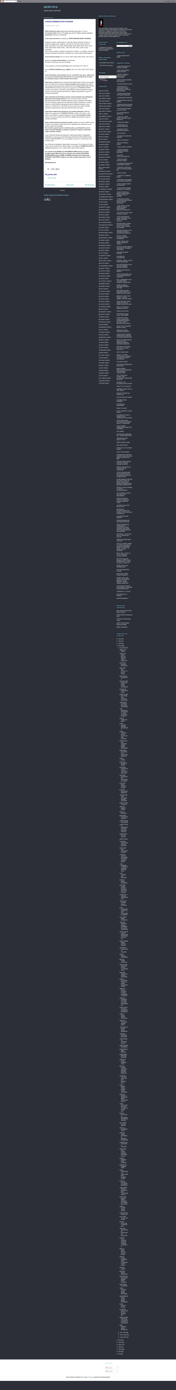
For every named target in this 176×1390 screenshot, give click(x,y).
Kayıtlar (109, 1367)
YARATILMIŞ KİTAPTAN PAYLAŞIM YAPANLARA (124, 94)
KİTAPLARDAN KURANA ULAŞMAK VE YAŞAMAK (124, 188)
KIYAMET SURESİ (106, 194)
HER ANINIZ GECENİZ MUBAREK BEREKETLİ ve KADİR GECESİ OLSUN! (124, 292)
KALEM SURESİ (105, 212)
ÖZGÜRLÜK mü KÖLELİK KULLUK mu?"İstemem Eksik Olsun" (124, 348)
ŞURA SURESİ (105, 278)
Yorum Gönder (51, 178)
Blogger (90, 1377)
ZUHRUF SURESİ (105, 276)
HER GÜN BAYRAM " (122, 445)
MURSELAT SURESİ (106, 189)
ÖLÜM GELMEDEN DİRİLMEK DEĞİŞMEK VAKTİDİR (123, 286)
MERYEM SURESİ (106, 337)
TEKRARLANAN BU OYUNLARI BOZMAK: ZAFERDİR (123, 151)
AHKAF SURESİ (105, 268)
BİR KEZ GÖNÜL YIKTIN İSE (123, 961)
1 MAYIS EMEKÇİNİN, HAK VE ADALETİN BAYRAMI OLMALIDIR (124, 275)
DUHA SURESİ (105, 144)
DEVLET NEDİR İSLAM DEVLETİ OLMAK (123, 1251)
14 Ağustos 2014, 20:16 (52, 25)
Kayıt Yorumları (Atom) (72, 190)
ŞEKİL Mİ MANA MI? (123, 140)
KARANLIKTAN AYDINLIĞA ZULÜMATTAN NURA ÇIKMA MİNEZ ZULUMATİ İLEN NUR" (124, 457)
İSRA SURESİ (104, 342)
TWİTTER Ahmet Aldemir (106, 65)
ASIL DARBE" (120, 431)
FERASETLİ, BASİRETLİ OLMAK (123, 763)
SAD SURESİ (104, 289)
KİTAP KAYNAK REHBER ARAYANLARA (124, 80)
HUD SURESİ (104, 357)
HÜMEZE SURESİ (106, 116)
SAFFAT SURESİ (105, 291)
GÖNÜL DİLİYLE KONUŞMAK (124, 956)
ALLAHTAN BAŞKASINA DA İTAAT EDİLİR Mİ (124, 843)
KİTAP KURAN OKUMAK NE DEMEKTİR (124, 184)
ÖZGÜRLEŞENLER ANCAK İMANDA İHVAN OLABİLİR (124, 1279)
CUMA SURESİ (105, 227)
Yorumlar (110, 1371)
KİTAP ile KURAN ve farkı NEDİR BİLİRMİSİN (123, 1183)
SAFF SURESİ (105, 230)
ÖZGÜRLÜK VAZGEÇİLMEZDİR (124, 691)
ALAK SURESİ (105, 137)
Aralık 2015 (123, 1337)
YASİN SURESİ (105, 294)
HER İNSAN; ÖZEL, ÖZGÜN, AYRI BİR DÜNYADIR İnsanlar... (123, 1152)
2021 (120, 1342)
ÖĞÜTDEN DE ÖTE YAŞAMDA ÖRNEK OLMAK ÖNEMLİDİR (124, 744)
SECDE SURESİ (105, 304)
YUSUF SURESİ (105, 355)
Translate (104, 80)
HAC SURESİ (104, 329)
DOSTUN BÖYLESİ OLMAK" (124, 397)
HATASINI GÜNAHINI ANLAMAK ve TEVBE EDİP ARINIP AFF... (124, 1001)
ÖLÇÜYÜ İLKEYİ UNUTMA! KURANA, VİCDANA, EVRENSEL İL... (123, 1242)
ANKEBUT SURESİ (106, 312)
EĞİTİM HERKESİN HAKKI (124, 84)
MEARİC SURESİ (105, 207)
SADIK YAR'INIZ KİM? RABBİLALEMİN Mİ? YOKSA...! (123, 243)
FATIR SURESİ (105, 296)
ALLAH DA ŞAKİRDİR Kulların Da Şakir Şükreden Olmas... (123, 1079)
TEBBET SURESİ (106, 98)
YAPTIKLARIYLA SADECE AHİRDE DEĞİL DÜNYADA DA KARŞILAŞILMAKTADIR (124, 336)
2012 (120, 639)
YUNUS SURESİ (105, 360)
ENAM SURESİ (104, 370)
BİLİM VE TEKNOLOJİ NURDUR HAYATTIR (123, 307)
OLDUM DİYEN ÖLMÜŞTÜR (124, 1213)
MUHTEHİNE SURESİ (107, 232)
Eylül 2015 (123, 647)
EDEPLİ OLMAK (121, 173)
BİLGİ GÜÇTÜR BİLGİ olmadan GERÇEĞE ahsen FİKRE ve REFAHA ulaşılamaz (124, 219)
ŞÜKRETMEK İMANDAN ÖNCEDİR (123, 1056)
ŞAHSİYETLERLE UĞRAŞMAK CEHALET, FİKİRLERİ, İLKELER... (124, 828)
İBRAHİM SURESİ (106, 350)
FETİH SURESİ (105, 263)
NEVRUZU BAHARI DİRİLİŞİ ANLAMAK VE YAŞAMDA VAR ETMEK (124, 248)
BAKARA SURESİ (105, 380)
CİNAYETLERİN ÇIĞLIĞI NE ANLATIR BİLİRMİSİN (124, 1009)
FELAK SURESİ (105, 93)
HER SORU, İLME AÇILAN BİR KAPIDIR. (124, 850)
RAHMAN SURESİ (106, 245)
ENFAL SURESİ (104, 365)
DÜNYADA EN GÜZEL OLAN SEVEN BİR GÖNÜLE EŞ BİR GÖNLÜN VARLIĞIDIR (124, 201)
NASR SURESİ (105, 101)
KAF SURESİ (104, 258)
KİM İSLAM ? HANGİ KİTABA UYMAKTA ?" (122, 574)
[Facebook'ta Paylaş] (57, 169)
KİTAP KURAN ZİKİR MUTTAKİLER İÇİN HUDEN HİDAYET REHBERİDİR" (124, 422)
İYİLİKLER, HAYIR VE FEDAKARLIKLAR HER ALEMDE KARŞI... (124, 858)
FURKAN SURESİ (105, 322)
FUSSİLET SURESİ (106, 281)
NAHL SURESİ (105, 345)
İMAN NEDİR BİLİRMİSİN (123, 1285)
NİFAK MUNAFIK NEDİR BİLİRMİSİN (123, 1327)
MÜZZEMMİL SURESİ (107, 199)
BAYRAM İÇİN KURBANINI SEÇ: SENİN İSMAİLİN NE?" (124, 435)
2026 (120, 1354)
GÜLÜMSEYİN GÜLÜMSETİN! (121, 257)
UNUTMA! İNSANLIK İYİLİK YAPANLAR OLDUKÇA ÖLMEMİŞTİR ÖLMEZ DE (124, 232)
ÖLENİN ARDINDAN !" (123, 598)
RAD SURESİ (104, 352)
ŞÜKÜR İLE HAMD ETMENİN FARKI (123, 1062)
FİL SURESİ (104, 114)
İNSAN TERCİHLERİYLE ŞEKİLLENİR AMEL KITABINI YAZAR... (124, 1174)
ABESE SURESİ (105, 181)
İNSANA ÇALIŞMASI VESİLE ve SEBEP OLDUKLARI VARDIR (124, 983)
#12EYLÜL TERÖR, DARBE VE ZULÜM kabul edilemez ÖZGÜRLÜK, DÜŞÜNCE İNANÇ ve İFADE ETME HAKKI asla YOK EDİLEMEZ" (124, 547)
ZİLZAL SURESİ (105, 129)
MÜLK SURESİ (105, 214)
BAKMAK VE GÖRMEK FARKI (123, 1166)
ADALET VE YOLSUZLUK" (124, 386)
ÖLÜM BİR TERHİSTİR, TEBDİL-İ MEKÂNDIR (124, 975)
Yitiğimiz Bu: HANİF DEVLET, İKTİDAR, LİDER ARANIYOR (124, 118)
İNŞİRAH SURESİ (105, 142)
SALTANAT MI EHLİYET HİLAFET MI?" (123, 506)
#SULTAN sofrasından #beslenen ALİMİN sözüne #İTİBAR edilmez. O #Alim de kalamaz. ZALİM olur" (124, 560)
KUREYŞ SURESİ (106, 111)
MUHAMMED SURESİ (107, 266)
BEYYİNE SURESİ (106, 131)
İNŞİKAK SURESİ (105, 171)
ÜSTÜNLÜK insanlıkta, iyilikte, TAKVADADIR (123, 314)
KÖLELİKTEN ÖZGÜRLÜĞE (124, 677)
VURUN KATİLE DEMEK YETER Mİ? (123, 1016)
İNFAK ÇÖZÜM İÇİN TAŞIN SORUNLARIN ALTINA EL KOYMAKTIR (124, 1320)
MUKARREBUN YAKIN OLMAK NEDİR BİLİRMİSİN (124, 1299)
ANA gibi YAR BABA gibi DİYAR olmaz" (123, 394)
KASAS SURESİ (105, 314)
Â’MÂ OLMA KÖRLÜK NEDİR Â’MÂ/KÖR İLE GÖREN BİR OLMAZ (123, 1200)
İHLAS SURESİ (105, 96)
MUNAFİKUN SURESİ (107, 225)
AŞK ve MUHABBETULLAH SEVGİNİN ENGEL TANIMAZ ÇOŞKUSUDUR (124, 281)
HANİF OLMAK (124, 839)
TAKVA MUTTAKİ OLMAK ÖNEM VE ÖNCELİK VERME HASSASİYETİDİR (124, 303)
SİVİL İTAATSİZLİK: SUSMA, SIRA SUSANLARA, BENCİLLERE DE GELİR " (124, 377)
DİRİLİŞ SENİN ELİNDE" (123, 442)
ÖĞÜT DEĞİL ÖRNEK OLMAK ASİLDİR (123, 71)
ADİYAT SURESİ (105, 126)
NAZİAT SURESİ (105, 184)
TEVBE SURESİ (104, 363)
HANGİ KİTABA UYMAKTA (124, 147)
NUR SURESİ (104, 324)
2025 (120, 1351)
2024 (120, 1349)
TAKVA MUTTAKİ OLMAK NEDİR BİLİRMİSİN (123, 1291)
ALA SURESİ (104, 160)
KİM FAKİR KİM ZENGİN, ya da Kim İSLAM (124, 109)
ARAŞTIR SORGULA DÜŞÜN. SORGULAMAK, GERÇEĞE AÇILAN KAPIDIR (123, 194)
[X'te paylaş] (55, 169)
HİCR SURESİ (104, 347)
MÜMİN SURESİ (105, 283)
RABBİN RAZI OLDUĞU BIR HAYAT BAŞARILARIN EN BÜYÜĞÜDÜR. (106, 49)
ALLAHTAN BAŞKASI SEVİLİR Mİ (123, 113)
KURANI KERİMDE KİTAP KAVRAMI (123, 1160)
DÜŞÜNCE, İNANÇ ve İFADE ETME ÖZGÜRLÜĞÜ (124, 261)
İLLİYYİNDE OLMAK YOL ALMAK (124, 1218)
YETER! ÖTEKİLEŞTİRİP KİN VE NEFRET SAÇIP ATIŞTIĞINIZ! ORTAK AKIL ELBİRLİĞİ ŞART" (124, 474)
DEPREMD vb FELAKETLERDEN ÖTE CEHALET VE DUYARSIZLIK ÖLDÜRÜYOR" (124, 511)
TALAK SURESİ (105, 220)
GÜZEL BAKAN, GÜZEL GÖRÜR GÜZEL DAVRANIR (123, 1088)
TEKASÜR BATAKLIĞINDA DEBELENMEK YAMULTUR (124, 1232)
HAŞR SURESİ (105, 235)
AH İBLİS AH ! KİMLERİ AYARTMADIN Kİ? (124, 897)
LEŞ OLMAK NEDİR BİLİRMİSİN (123, 919)
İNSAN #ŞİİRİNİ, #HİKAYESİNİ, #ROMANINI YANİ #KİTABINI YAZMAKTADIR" (124, 370)
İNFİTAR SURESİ (105, 176)
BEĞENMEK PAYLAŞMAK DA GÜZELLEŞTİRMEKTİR (124, 180)
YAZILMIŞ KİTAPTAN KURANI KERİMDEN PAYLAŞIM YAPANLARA (124, 926)
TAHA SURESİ (105, 335)
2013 (120, 641)
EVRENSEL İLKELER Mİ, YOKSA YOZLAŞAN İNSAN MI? (124, 169)
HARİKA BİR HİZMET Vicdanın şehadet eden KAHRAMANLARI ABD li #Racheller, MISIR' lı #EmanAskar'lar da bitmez (124, 320)
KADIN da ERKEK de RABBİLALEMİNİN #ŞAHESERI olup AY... (124, 1098)
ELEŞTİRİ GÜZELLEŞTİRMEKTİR (123, 155)
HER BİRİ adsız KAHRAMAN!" (121, 404)
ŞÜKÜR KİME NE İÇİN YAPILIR (123, 835)
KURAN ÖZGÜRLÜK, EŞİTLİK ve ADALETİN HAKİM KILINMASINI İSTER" (123, 500)
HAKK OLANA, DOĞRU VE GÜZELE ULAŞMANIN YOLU (124, 967)
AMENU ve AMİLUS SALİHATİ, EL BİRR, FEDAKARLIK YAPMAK (124, 992)
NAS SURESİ (105, 91)
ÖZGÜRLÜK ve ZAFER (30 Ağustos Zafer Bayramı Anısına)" (124, 535)
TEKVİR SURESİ (105, 179)
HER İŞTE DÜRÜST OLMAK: (123, 808)
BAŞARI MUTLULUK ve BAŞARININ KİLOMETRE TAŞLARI (124, 1117)
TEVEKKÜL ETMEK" (122, 361)
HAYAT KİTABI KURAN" (123, 452)
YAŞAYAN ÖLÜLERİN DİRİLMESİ (123, 1035)
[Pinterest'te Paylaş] (58, 169)
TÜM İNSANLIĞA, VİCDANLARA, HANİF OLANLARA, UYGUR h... (124, 712)
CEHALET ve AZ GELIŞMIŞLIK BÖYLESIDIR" (124, 383)
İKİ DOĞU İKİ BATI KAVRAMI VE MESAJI (123, 129)
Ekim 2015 (123, 1332)
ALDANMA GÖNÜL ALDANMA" (122, 400)
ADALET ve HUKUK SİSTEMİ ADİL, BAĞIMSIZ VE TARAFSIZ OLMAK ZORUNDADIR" (124, 357)
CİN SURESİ (104, 202)
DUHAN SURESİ (105, 273)
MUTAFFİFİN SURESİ (107, 174)
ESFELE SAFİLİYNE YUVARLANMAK (123, 1224)
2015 (120, 645)
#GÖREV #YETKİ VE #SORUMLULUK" (122, 566)
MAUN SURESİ (105, 108)
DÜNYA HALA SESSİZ (123, 311)
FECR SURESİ (105, 154)
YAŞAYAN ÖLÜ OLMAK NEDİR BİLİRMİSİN (124, 1029)
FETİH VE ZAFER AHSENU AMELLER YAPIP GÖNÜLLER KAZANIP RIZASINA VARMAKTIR (124, 342)
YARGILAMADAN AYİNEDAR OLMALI (123, 1041)
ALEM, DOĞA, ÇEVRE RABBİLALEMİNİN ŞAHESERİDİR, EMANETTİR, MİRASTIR (123, 208)
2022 (120, 1344)
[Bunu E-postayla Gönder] (52, 169)
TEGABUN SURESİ (106, 222)
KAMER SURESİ (105, 248)
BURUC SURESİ (105, 165)
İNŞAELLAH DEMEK (123, 122)
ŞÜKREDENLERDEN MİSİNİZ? (124, 1051)
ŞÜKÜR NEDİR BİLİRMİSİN (124, 1046)
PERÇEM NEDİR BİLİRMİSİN (123, 881)
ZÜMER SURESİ (105, 286)
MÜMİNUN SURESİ (106, 327)
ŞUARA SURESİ (105, 319)
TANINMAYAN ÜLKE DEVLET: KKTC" (122, 439)
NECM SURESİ (105, 250)
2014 (120, 643)
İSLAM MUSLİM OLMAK (123, 1305)
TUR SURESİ (104, 253)
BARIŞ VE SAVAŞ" (122, 408)
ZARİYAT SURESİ (106, 255)
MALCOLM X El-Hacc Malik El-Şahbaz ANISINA (124, 213)
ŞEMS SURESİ (105, 149)
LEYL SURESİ (105, 147)
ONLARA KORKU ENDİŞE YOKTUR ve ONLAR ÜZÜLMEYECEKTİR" (124, 463)
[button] (47, 28)
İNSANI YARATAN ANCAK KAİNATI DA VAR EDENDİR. (124, 735)
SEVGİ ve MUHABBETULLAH (124, 1129)
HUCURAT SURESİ (106, 260)
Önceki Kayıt (89, 185)
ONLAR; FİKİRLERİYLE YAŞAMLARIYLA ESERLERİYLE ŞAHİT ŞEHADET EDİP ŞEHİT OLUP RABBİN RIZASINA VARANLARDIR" (124, 528)
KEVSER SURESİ (106, 106)
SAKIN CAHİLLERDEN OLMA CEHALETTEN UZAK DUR (124, 1107)
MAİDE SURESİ (104, 373)
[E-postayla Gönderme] (48, 169)
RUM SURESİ (104, 309)
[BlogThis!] (53, 169)
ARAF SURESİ (104, 368)
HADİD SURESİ (105, 240)
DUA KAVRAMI (121, 133)
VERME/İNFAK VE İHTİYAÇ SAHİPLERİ (122, 125)
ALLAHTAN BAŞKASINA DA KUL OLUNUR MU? (124, 1312)
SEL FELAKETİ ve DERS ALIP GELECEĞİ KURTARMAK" (123, 494)
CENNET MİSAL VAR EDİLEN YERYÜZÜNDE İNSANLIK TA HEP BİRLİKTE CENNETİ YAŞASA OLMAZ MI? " (123, 580)
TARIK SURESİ (105, 162)
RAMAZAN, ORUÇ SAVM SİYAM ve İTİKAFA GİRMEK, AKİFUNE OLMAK (124, 297)
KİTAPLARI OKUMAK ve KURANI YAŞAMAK (124, 67)
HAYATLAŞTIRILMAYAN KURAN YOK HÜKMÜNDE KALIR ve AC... (124, 935)
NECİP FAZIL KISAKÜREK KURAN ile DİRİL (124, 326)
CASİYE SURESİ (105, 271)
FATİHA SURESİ (104, 383)
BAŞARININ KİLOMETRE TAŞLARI (124, 817)
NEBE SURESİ (105, 186)
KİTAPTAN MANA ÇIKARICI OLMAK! (122, 160)
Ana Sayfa (70, 185)
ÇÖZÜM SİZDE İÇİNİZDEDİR (124, 821)
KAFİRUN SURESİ (106, 103)
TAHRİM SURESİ (105, 217)
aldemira (51, 7)
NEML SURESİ (105, 317)
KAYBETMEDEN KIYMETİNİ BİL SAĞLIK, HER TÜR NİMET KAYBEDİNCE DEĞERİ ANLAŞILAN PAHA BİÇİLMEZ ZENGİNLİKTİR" (124, 482)
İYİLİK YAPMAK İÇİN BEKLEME (123, 875)
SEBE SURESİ (105, 299)
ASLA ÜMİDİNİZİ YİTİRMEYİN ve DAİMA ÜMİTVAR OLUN (124, 867)
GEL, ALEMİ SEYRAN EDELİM (123, 1124)
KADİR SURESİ (105, 134)
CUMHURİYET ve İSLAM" (124, 591)
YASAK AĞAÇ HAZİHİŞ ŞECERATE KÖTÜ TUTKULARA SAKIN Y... (124, 1191)
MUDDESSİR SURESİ (107, 197)
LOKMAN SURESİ (106, 306)
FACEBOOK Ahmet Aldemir (106, 62)
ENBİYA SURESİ (105, 332)
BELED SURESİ (105, 152)
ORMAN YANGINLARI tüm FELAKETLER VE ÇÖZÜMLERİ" (124, 468)
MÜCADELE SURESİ (106, 237)
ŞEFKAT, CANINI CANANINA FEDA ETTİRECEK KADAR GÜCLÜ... (124, 1261)
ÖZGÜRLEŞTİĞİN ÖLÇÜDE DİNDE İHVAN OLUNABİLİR (124, 105)
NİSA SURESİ (104, 375)
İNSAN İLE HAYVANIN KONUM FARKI (123, 1023)
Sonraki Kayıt (50, 185)
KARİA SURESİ (105, 124)
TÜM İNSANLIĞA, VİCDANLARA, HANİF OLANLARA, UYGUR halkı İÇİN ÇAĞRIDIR (124, 89)
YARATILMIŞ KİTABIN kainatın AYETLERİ (123, 903)
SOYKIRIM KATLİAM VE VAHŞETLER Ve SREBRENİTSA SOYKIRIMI (124, 416)
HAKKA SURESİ (105, 209)
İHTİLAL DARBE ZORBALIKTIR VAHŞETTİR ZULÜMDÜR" (124, 427)
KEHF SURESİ (105, 340)
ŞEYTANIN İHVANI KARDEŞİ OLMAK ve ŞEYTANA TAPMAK (123, 889)
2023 (120, 1347)
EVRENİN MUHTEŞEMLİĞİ (124, 97)
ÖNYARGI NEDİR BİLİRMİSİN (123, 1273)
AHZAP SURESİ (105, 301)
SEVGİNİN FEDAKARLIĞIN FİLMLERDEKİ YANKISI (124, 164)
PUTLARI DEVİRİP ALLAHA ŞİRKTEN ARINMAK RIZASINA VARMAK (124, 266)
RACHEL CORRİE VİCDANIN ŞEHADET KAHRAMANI (122, 237)
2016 (120, 1340)
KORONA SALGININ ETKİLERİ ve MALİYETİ (123, 331)
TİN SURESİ (104, 139)
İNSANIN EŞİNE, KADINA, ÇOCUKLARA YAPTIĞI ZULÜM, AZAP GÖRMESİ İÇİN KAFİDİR (124, 225)
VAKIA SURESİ (105, 243)
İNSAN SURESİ (105, 192)
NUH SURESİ (104, 204)
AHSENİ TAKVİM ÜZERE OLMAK (122, 1208)
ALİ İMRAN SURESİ (105, 378)
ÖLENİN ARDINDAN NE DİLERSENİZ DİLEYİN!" (123, 521)
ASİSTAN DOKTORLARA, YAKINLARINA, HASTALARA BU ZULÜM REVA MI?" (124, 587)
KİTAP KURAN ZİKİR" (123, 352)
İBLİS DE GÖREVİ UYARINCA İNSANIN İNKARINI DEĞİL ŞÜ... (124, 1069)
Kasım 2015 (123, 1334)
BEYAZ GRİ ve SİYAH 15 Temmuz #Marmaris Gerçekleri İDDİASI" (123, 555)
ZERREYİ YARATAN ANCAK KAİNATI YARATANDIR (122, 76)
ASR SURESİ (105, 119)
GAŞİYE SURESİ (105, 157)
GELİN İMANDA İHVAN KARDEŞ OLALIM (124, 943)
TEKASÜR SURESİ (106, 121)
